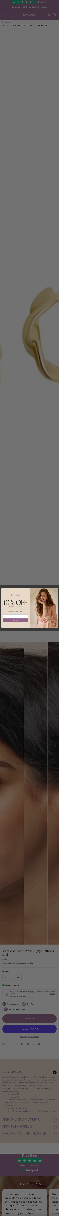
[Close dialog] (55, 590)
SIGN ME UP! (15, 620)
